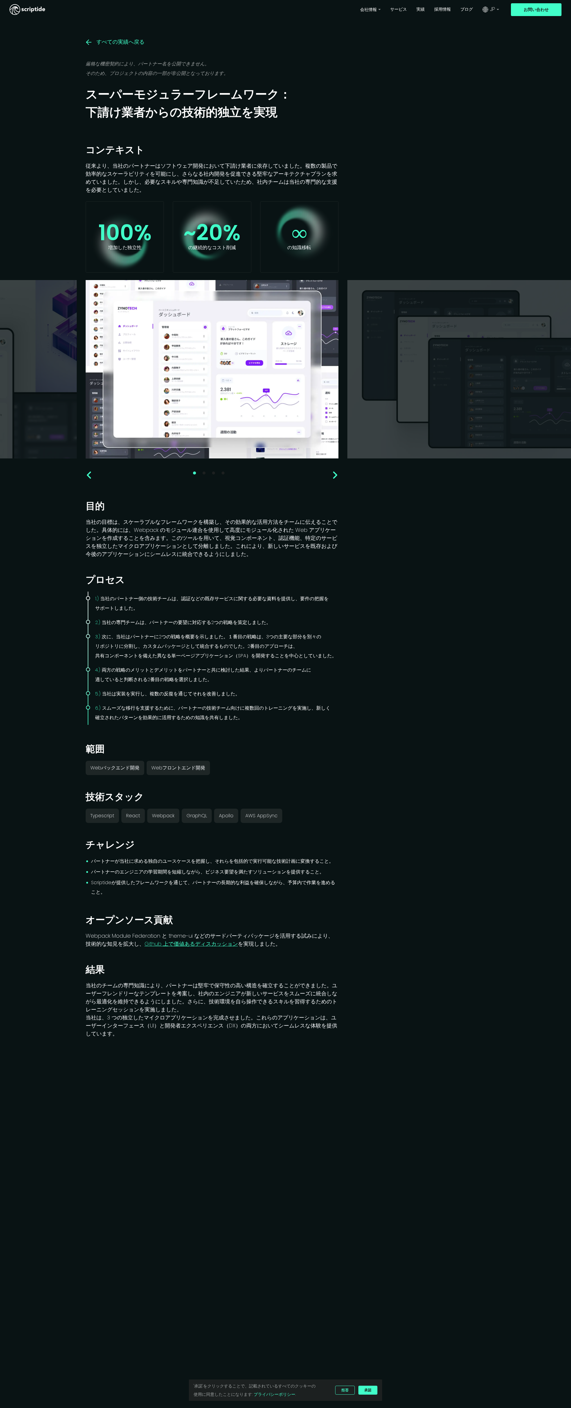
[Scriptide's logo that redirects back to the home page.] (27, 9)
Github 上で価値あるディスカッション (191, 943)
